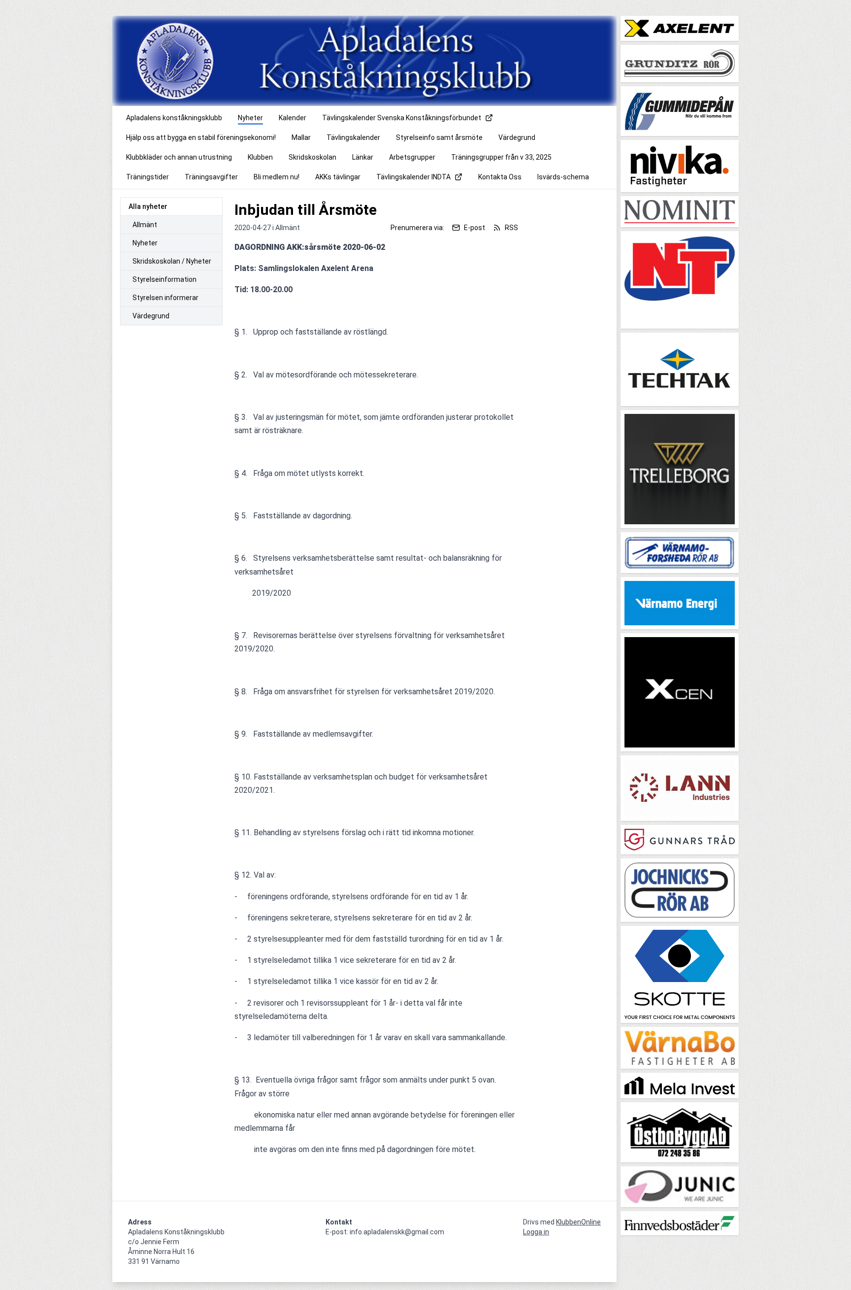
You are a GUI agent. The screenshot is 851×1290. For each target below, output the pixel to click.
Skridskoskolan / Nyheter (171, 261)
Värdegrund (150, 316)
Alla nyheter (148, 206)
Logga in (536, 1232)
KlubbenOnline (578, 1222)
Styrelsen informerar (165, 298)
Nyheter (145, 243)
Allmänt (144, 225)
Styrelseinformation (164, 279)
